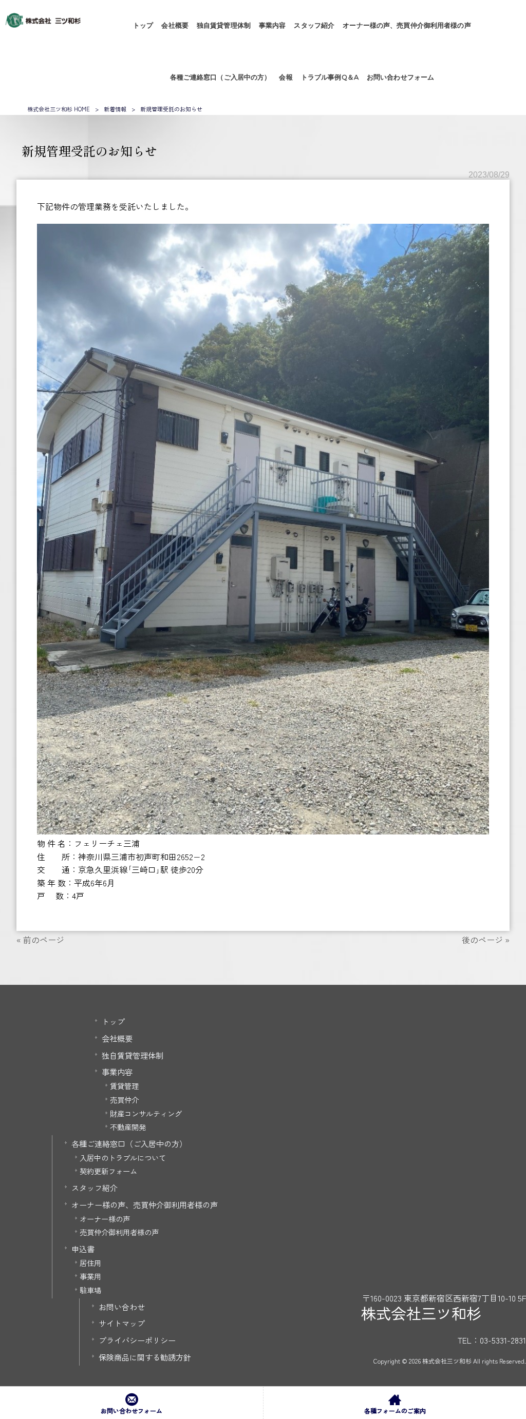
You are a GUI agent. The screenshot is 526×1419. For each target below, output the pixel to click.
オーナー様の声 (105, 1218)
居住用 (90, 1262)
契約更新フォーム (108, 1170)
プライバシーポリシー (137, 1340)
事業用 (90, 1276)
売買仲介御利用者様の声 (119, 1232)
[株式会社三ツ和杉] (43, 24)
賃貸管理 (124, 1085)
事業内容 (117, 1071)
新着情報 (115, 109)
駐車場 (90, 1290)
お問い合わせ (122, 1306)
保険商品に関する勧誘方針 (145, 1357)
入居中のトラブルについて (123, 1157)
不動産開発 (128, 1126)
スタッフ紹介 (94, 1187)
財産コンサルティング (146, 1113)
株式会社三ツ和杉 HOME (58, 109)
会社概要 (117, 1038)
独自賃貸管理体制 (132, 1055)
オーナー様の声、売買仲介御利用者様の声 (144, 1204)
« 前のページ (40, 940)
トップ (113, 1021)
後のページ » (486, 940)
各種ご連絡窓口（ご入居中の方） (129, 1143)
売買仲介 (124, 1099)
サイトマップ (122, 1323)
